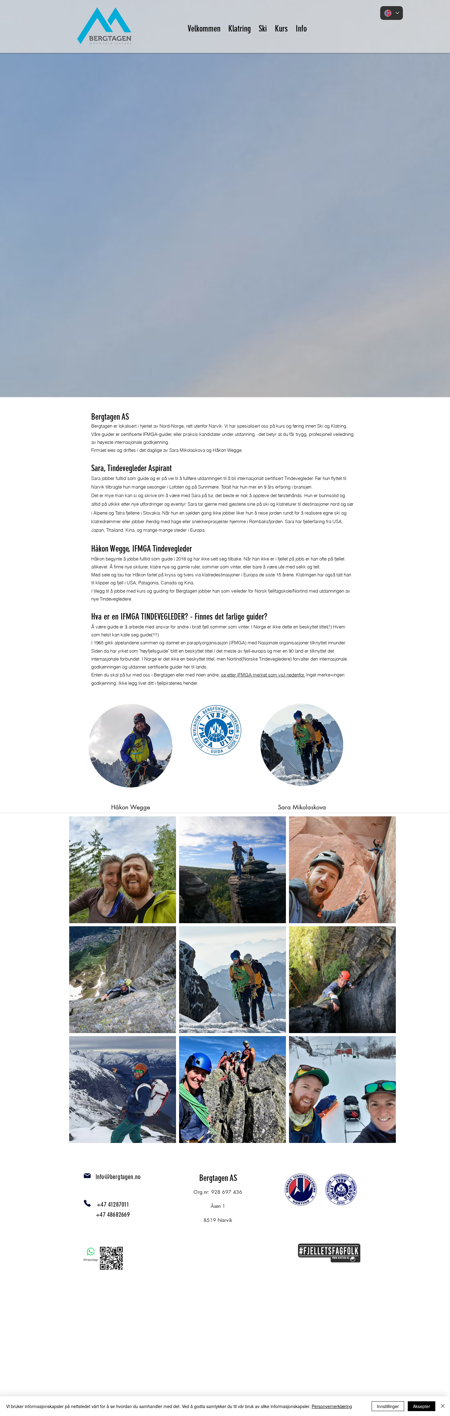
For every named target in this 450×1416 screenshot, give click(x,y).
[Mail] (87, 1176)
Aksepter (421, 1406)
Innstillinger (388, 1406)
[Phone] (87, 1203)
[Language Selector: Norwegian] (391, 13)
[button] (239, 25)
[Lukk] (442, 1406)
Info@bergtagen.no (118, 1177)
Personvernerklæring (332, 1406)
